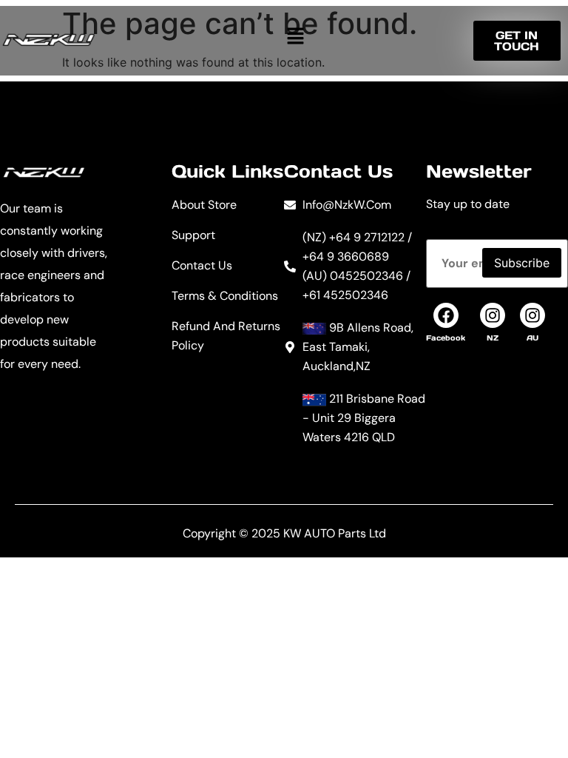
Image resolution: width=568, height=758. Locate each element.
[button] (295, 36)
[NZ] (492, 315)
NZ (492, 338)
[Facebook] (446, 315)
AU (532, 338)
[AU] (532, 315)
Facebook (445, 338)
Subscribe (522, 262)
